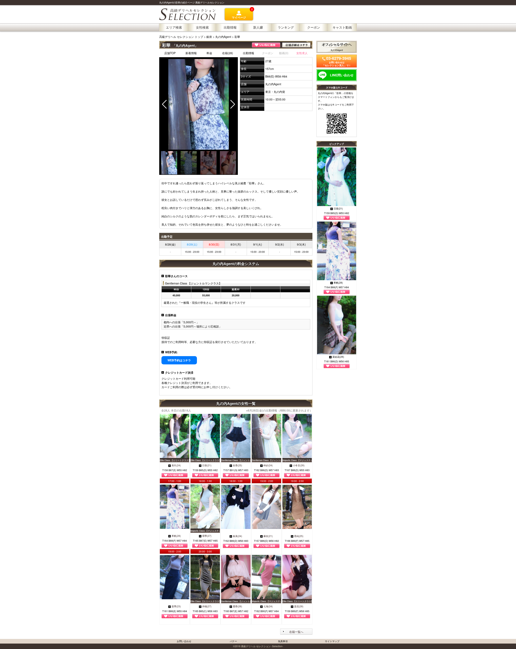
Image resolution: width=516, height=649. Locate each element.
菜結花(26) (338, 356)
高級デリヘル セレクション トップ (181, 37)
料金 (209, 53)
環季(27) (206, 535)
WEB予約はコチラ (179, 360)
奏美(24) (237, 536)
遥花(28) (298, 606)
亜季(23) (176, 606)
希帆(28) (176, 535)
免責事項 (283, 641)
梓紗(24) (268, 465)
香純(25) (298, 536)
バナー (233, 641)
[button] (232, 104)
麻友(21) (268, 536)
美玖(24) (176, 465)
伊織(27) (206, 606)
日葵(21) (206, 465)
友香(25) (237, 465)
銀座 (209, 37)
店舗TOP (170, 53)
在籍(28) (227, 53)
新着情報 (191, 53)
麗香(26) (237, 606)
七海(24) (268, 606)
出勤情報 (248, 53)
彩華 (237, 37)
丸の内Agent (223, 37)
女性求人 (302, 53)
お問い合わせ (184, 641)
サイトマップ (332, 641)
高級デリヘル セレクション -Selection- (262, 646)
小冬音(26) (299, 465)
